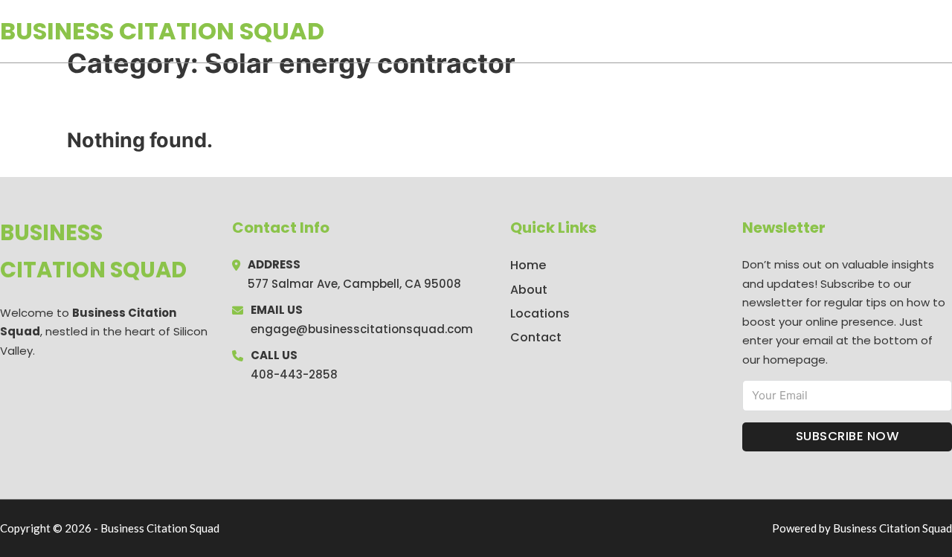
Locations (846, 31)
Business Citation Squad (162, 31)
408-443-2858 (294, 374)
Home (780, 31)
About (528, 289)
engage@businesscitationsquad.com (362, 329)
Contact (536, 337)
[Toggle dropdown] (947, 31)
